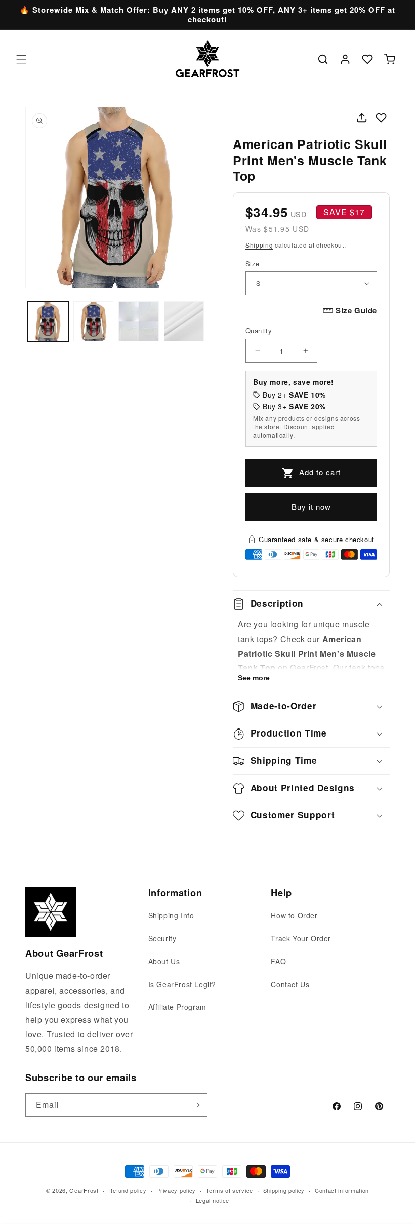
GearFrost (83, 1190)
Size (252, 263)
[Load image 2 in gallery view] (93, 321)
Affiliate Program (177, 1007)
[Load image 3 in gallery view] (138, 321)
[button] (21, 59)
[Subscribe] (196, 1105)
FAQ (278, 961)
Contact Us (290, 984)
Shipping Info (171, 915)
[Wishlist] (367, 59)
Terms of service (229, 1190)
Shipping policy (284, 1190)
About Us (164, 961)
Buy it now (311, 506)
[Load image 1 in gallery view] (48, 321)
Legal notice (212, 1200)
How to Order (294, 915)
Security (162, 938)
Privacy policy (176, 1190)
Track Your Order (301, 938)
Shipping (259, 244)
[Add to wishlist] (381, 117)
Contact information (342, 1190)
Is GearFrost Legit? (182, 984)
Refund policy (127, 1190)
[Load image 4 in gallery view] (184, 321)
